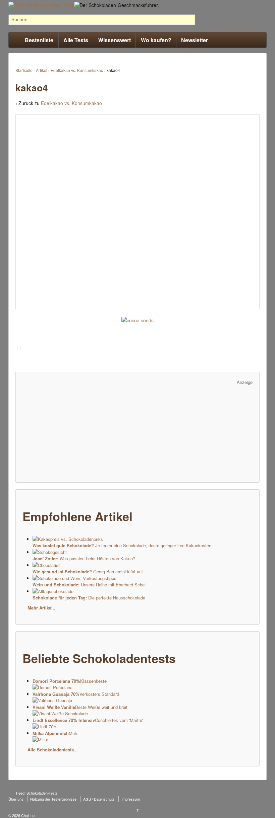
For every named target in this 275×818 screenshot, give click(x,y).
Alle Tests (75, 40)
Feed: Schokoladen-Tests (37, 793)
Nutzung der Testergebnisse (53, 799)
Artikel (41, 70)
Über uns (15, 799)
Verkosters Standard (76, 694)
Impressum (130, 799)
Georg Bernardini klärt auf (88, 571)
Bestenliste (39, 40)
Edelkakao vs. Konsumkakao (77, 70)
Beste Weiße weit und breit (80, 707)
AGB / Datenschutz (99, 799)
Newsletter (194, 40)
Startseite (24, 70)
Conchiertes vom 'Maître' (88, 720)
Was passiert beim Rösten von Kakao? (84, 558)
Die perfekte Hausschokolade (89, 597)
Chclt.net (28, 815)
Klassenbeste (70, 681)
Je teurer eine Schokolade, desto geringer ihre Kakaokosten (122, 545)
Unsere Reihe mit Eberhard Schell (90, 584)
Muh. (55, 733)
